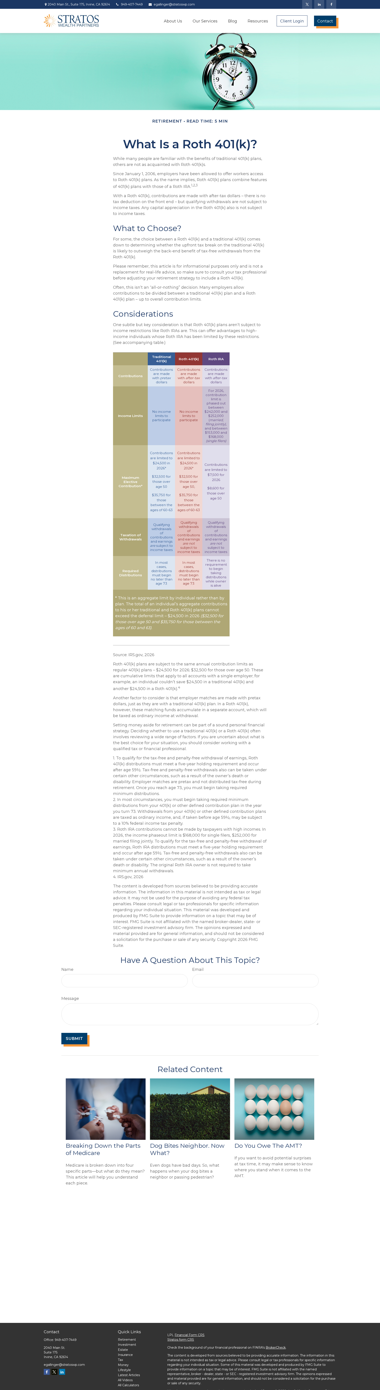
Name (67, 969)
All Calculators (128, 1385)
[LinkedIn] (319, 4)
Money (123, 1365)
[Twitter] (307, 4)
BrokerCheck (276, 1348)
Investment (127, 1345)
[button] (173, 20)
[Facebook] (331, 4)
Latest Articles (129, 1375)
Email (198, 969)
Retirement (127, 1340)
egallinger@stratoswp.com (174, 4)
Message (70, 998)
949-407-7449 (132, 4)
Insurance (125, 1355)
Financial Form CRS (190, 1335)
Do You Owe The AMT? (268, 1145)
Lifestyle (124, 1370)
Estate (123, 1350)
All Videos (125, 1380)
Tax (120, 1360)
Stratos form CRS (180, 1340)
